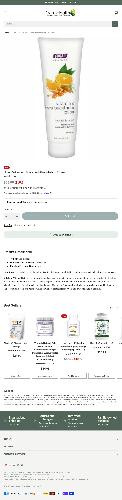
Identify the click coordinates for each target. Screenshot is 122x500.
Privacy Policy (26, 486)
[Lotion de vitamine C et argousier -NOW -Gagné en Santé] (61, 98)
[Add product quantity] (17, 216)
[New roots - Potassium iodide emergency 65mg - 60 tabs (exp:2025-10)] (73, 326)
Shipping (8, 225)
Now (14, 176)
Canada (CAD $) (16, 465)
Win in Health (22, 477)
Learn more (14, 424)
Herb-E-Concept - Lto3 (101, 343)
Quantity (8, 209)
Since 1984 (103, 424)
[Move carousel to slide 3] (115, 307)
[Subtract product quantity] (6, 216)
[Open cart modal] (116, 13)
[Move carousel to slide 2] (112, 307)
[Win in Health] (61, 13)
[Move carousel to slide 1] (110, 307)
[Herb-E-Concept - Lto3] (101, 326)
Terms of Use (37, 486)
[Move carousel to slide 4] (117, 307)
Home (6, 32)
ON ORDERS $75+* (61, 2)
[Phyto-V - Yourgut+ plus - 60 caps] (17, 326)
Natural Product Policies (12, 486)
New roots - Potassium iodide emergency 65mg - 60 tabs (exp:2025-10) (73, 346)
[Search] (115, 24)
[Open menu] (5, 13)
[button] (61, 187)
